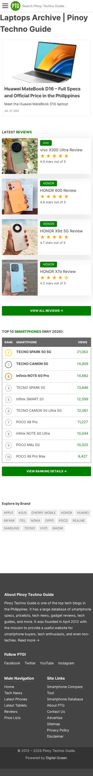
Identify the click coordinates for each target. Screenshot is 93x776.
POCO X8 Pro (27, 422)
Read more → (29, 640)
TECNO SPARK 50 (30, 387)
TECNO (29, 528)
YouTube (47, 663)
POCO (63, 520)
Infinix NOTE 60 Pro (32, 376)
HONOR (66, 513)
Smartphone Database (65, 699)
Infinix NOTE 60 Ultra (33, 433)
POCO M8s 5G (28, 445)
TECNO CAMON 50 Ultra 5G (39, 410)
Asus (22, 513)
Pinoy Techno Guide (35, 594)
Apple (8, 513)
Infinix (9, 520)
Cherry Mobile (43, 513)
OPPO (49, 520)
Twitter (30, 663)
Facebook (12, 663)
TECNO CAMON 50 (32, 364)
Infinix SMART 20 (30, 399)
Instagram (66, 663)
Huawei (83, 513)
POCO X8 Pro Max (31, 456)
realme (79, 520)
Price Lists (12, 718)
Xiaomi (57, 528)
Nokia (35, 520)
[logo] (15, 6)
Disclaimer (55, 736)
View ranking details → (46, 471)
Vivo (43, 528)
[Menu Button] (5, 6)
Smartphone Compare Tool (65, 690)
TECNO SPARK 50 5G (33, 352)
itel (23, 520)
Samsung (11, 528)
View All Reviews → (46, 310)
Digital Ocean (56, 758)
